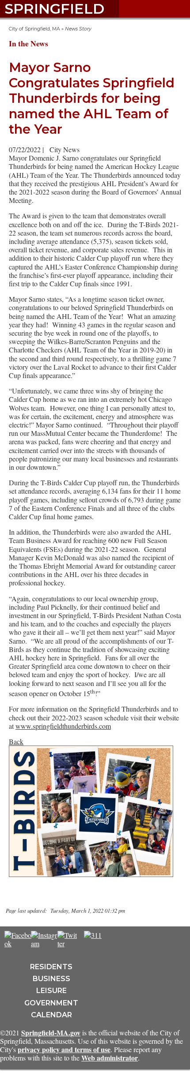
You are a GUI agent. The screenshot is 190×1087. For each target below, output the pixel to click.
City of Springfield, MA (34, 29)
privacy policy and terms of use (64, 1049)
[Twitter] (67, 943)
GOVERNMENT (51, 1003)
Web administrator (109, 1058)
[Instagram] (44, 943)
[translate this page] (119, 939)
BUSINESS (51, 979)
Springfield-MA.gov (50, 1032)
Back (16, 741)
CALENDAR (51, 1015)
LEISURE (51, 990)
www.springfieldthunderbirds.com (63, 726)
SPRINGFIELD (54, 8)
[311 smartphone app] (93, 935)
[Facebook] (17, 943)
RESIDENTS (51, 967)
